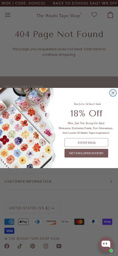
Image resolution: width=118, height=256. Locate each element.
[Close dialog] (112, 93)
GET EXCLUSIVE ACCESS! (86, 153)
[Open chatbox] (106, 244)
